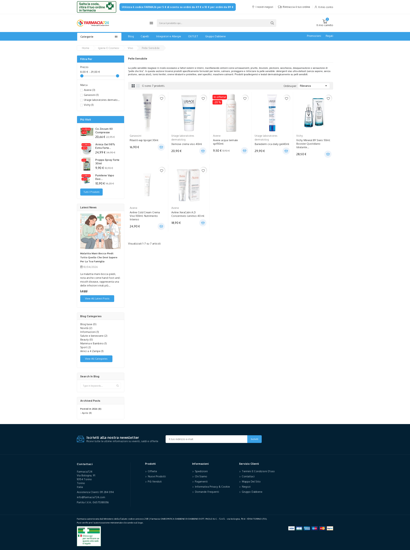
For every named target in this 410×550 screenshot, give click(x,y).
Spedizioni (201, 471)
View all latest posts (97, 298)
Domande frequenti (206, 491)
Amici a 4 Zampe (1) (92, 351)
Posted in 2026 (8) (90, 408)
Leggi (83, 291)
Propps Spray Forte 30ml (107, 161)
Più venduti (154, 481)
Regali (329, 35)
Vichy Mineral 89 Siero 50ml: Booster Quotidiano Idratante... (313, 144)
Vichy (89, 104)
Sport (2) (85, 347)
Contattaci (85, 464)
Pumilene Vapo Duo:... (104, 177)
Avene (89, 90)
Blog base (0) (88, 324)
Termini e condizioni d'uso (258, 471)
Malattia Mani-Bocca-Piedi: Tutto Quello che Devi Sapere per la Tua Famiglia (98, 257)
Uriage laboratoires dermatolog (102, 99)
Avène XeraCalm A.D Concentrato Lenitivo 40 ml (187, 214)
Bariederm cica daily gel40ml (272, 144)
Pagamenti (201, 481)
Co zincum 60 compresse (104, 130)
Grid (133, 85)
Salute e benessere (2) (93, 335)
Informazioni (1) (89, 331)
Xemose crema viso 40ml (186, 144)
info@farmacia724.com (91, 497)
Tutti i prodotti (91, 192)
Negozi (246, 486)
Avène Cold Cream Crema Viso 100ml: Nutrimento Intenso (145, 216)
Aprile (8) (87, 413)
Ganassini (91, 94)
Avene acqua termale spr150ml (225, 142)
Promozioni (314, 35)
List (138, 85)
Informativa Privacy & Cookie (212, 486)
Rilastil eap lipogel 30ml (144, 140)
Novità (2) (86, 328)
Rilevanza (314, 86)
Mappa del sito (251, 481)
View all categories (96, 358)
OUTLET (193, 36)
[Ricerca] (272, 23)
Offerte (152, 471)
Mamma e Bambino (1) (93, 343)
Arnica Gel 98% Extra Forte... (105, 146)
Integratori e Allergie (168, 36)
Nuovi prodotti (156, 476)
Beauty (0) (86, 339)
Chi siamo (200, 476)
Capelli (145, 36)
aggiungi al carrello (161, 147)
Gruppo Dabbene (215, 36)
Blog (131, 36)
